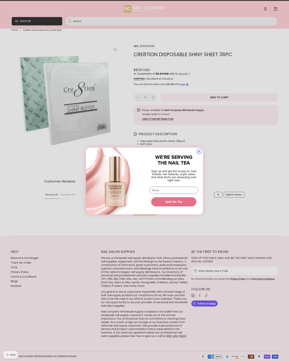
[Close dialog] (199, 151)
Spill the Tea (173, 202)
